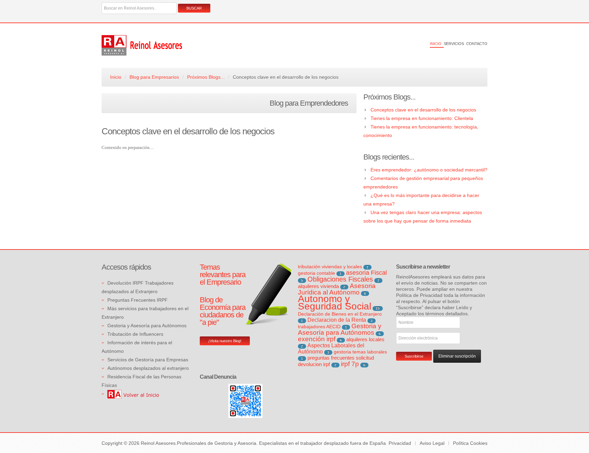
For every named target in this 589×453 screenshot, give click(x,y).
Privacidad (400, 443)
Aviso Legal (432, 443)
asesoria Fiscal (366, 272)
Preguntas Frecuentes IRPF (137, 300)
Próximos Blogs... (206, 77)
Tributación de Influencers (135, 334)
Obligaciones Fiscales (340, 279)
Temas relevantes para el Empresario (222, 274)
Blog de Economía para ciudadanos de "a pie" (222, 311)
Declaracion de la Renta (336, 320)
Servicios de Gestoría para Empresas (147, 359)
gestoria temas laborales (360, 351)
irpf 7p (350, 363)
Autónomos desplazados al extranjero (148, 368)
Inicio (435, 44)
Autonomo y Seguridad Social (334, 302)
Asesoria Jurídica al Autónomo (337, 289)
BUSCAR (194, 8)
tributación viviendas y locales (330, 266)
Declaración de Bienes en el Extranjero (340, 314)
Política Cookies (470, 443)
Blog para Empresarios (154, 77)
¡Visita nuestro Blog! (224, 341)
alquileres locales (365, 339)
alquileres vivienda (318, 286)
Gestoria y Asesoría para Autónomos (146, 325)
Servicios (454, 44)
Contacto (476, 44)
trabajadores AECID (319, 326)
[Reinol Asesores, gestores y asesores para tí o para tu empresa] (133, 393)
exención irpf (316, 339)
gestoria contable (316, 273)
